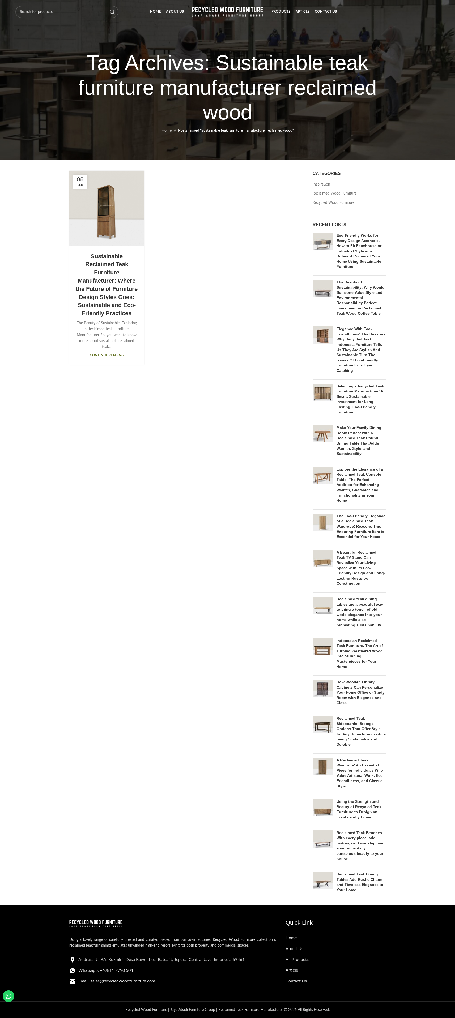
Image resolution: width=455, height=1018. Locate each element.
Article (292, 970)
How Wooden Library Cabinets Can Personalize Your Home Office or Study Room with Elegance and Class (361, 692)
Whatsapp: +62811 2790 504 (105, 970)
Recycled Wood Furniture (333, 203)
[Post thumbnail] (323, 252)
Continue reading (107, 355)
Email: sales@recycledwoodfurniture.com (116, 981)
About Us (294, 949)
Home (166, 130)
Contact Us (296, 981)
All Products (297, 959)
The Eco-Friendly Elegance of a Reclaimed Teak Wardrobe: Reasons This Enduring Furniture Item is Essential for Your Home (361, 526)
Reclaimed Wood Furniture (334, 193)
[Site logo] (227, 12)
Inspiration (321, 184)
